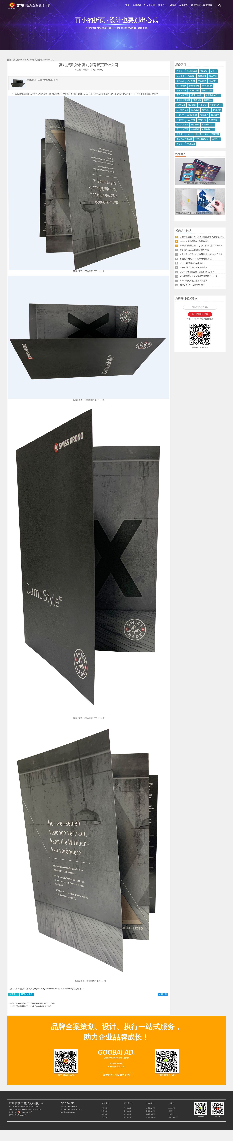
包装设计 (162, 5)
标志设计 (216, 139)
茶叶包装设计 (197, 95)
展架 (206, 134)
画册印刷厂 (214, 120)
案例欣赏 (217, 110)
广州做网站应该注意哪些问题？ (193, 281)
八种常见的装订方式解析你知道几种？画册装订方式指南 (204, 237)
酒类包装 (197, 100)
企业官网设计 (182, 110)
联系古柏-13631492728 (201, 5)
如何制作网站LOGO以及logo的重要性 (196, 259)
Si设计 (190, 134)
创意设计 (180, 144)
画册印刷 (202, 120)
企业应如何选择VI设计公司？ (192, 263)
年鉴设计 (202, 81)
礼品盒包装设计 (202, 139)
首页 (127, 5)
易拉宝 (198, 134)
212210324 (71, 1112)
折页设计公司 (27, 994)
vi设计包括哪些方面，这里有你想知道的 (197, 272)
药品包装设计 (208, 125)
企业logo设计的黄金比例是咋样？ (194, 241)
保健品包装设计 (183, 100)
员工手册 (213, 76)
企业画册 (180, 76)
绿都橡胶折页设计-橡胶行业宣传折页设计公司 (36, 1004)
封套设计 (191, 144)
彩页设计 (191, 120)
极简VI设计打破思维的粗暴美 (192, 285)
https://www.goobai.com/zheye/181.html (50, 989)
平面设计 (215, 134)
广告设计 (180, 115)
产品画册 (191, 76)
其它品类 (208, 100)
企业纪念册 (181, 86)
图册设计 (215, 115)
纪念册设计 (149, 5)
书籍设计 (195, 125)
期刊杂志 (180, 81)
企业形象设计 (182, 125)
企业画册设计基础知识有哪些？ (193, 268)
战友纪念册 (207, 91)
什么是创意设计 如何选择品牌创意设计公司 (198, 276)
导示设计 (192, 105)
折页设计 (17, 60)
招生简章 (213, 81)
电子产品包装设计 (184, 139)
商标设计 (203, 105)
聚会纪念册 (194, 86)
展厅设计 (206, 110)
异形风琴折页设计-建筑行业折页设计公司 (34, 1007)
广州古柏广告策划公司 (29, 5)
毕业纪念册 (207, 86)
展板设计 (180, 134)
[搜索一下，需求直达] (218, 5)
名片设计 (204, 115)
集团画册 (202, 76)
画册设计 (137, 5)
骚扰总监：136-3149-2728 (116, 1075)
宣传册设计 (192, 115)
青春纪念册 (194, 91)
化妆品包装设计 (213, 95)
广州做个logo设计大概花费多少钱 (194, 250)
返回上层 (163, 994)
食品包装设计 (182, 95)
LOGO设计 (181, 105)
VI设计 (173, 5)
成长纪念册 (181, 91)
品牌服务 (183, 5)
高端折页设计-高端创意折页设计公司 (38, 60)
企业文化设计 (215, 105)
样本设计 (180, 120)
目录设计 (195, 110)
